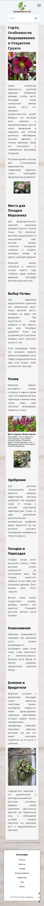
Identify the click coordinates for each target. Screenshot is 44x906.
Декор (22, 886)
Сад (22, 882)
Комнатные (22, 878)
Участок (22, 860)
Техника (22, 869)
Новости (22, 864)
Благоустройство (22, 873)
